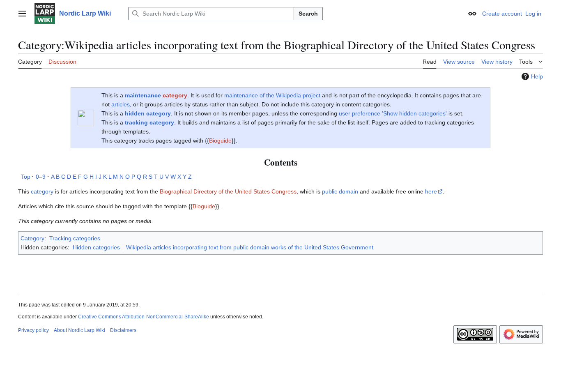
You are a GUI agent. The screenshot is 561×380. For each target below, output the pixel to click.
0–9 (41, 176)
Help (537, 76)
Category (32, 238)
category (175, 95)
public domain (340, 191)
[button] (22, 13)
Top (25, 176)
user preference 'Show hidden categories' (393, 113)
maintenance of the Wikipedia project (272, 95)
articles (120, 104)
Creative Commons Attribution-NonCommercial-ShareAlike (143, 317)
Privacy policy (33, 330)
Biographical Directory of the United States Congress (228, 191)
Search (308, 13)
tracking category (149, 122)
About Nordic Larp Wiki (79, 330)
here (431, 191)
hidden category (148, 113)
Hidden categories (96, 247)
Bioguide (220, 140)
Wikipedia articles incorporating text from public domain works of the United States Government (249, 247)
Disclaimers (123, 330)
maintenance (143, 95)
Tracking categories (74, 238)
